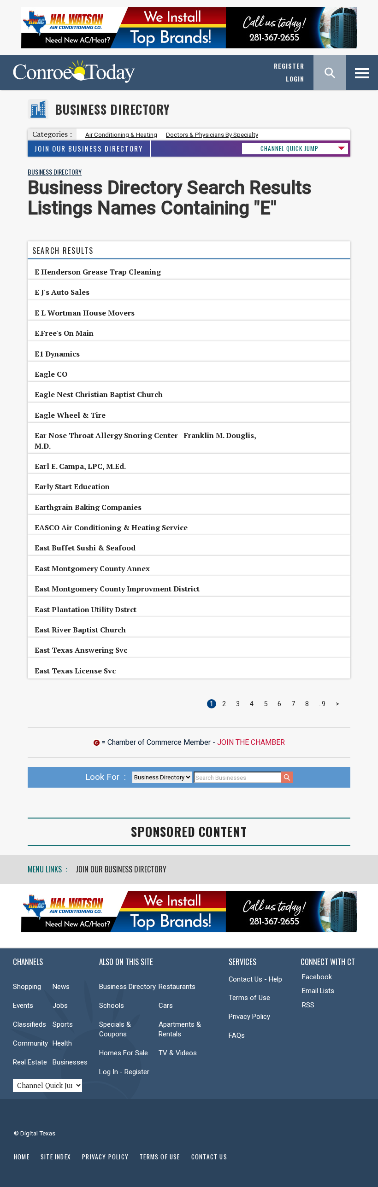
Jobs (60, 1005)
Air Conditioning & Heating (121, 134)
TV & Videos (178, 1053)
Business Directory (112, 109)
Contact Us (209, 1156)
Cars (166, 1005)
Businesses (70, 1062)
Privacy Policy (249, 1016)
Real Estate (30, 1062)
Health (62, 1043)
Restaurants (177, 986)
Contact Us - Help (255, 979)
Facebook (317, 977)
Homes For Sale (123, 1053)
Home (22, 1156)
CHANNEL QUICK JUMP (289, 148)
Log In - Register (124, 1072)
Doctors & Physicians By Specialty (212, 134)
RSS (308, 1005)
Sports (63, 1024)
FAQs (237, 1035)
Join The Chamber (251, 742)
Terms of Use (249, 998)
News (61, 986)
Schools (111, 1005)
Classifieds (29, 1024)
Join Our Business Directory (89, 148)
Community (30, 1043)
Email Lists (318, 991)
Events (23, 1005)
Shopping (27, 986)
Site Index (56, 1156)
